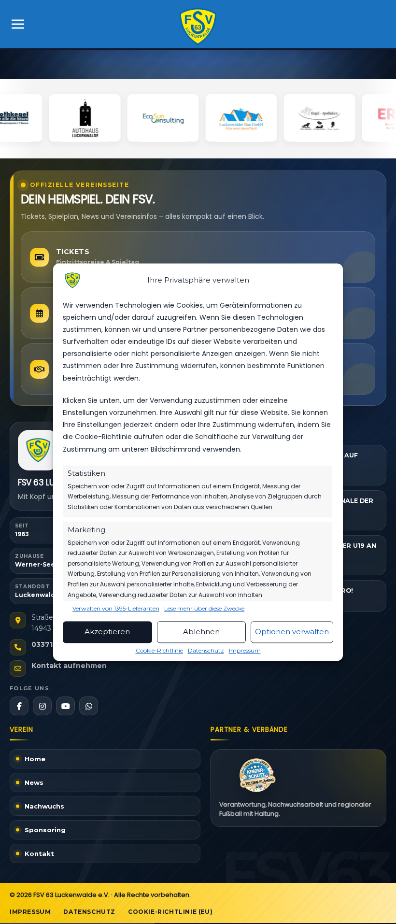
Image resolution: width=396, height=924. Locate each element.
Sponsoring (45, 830)
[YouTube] (65, 706)
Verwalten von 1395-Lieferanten (115, 608)
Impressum (245, 650)
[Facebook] (19, 706)
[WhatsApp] (88, 706)
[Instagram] (42, 706)
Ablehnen (201, 632)
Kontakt (39, 853)
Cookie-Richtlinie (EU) (170, 911)
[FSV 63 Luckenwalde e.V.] (38, 450)
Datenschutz (206, 650)
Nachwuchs (44, 806)
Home (35, 759)
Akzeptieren (107, 632)
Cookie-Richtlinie (159, 650)
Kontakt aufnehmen (69, 665)
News (34, 782)
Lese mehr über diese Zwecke (204, 608)
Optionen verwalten (292, 632)
